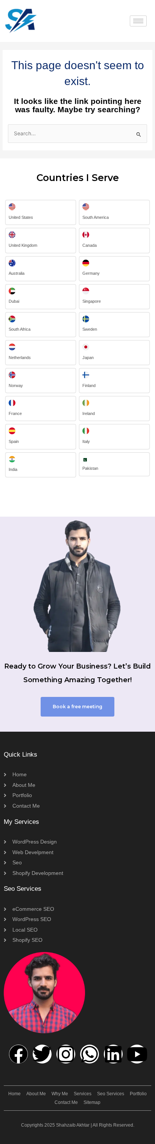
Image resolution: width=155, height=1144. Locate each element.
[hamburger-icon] (138, 20)
